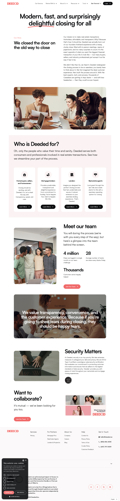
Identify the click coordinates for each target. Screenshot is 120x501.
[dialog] (15, 478)
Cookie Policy (85, 446)
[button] (51, 3)
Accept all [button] (9, 492)
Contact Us (84, 435)
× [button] (25, 460)
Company (67, 435)
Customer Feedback (87, 449)
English (113, 499)
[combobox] (114, 499)
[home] (13, 3)
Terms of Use (85, 442)
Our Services (39, 3)
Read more (16, 471)
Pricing (32, 435)
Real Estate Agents (53, 439)
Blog (65, 442)
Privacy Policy (85, 439)
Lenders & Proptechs (53, 442)
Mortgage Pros (51, 435)
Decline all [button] (20, 492)
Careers (66, 439)
